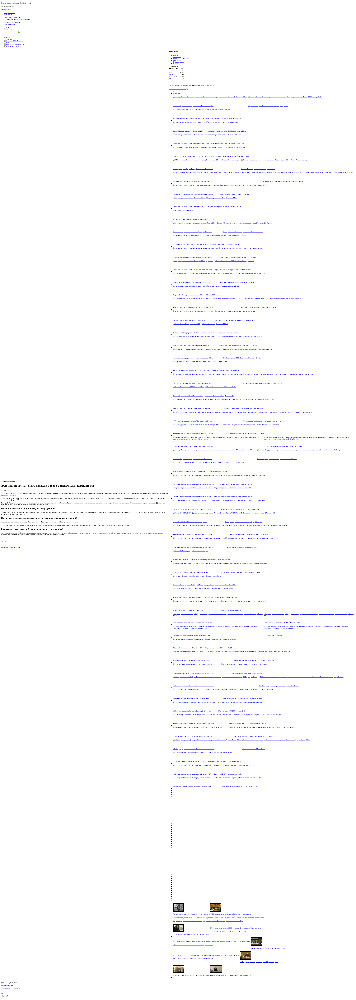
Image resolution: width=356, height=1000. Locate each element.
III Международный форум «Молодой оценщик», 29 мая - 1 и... (193, 169)
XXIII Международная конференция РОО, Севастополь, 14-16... (193, 673)
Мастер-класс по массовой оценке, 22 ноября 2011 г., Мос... (192, 660)
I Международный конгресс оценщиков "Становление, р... (191, 934)
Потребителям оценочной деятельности (17, 19)
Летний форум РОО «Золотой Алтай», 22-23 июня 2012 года (221, 118)
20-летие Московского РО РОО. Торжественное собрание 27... (247, 723)
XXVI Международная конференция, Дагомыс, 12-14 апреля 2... (241, 673)
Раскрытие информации (12, 22)
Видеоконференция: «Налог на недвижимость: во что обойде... (223, 921)
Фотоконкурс (177, 219)
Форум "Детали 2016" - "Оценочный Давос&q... (188, 610)
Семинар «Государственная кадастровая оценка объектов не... (192, 459)
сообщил (70, 493)
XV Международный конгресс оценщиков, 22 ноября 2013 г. (262, 383)
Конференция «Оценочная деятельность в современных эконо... (283, 181)
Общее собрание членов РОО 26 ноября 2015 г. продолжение (192, 270)
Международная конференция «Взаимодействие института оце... (284, 446)
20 (176, 76)
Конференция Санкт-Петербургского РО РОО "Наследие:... (232, 270)
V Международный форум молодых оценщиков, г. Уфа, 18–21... (239, 345)
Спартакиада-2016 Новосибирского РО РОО (187, 761)
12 (174, 74)
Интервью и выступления (181, 58)
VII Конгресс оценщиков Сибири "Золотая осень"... (235, 484)
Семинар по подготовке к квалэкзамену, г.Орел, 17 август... (243, 522)
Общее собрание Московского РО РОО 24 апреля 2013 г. (282, 623)
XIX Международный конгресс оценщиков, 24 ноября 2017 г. (192, 774)
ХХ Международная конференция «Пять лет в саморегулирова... (193, 749)
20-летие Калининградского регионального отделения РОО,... (192, 282)
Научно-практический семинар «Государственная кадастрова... (193, 623)
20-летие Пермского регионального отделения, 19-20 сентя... (192, 345)
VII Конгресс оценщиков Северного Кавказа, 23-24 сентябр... (192, 711)
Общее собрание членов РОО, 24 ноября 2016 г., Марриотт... (192, 572)
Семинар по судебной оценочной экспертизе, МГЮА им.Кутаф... (239, 509)
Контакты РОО (8, 9)
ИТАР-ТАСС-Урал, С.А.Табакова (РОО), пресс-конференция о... (193, 958)
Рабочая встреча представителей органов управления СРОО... (192, 181)
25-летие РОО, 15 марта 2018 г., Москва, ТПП (219, 396)
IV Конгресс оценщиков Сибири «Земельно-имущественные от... (244, 698)
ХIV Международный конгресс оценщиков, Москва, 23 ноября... (193, 484)
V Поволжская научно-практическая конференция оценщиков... (211, 559)
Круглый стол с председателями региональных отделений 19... (193, 358)
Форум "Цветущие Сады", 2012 (231, 610)
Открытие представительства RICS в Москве (187, 921)
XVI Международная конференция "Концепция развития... (269, 948)
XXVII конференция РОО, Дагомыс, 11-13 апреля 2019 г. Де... (192, 509)
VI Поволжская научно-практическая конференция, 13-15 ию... (235, 320)
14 (178, 74)
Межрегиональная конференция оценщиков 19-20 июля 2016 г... (239, 257)
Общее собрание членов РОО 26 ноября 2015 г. (188, 648)
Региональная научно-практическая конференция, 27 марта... (192, 232)
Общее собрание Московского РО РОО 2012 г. (234, 194)
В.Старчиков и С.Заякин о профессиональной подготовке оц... (193, 945)
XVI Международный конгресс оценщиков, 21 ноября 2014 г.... (193, 547)
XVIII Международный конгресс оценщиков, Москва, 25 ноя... (277, 459)
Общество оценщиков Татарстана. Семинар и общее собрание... (268, 106)
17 (170, 76)
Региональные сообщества (12, 17)
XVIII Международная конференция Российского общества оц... (230, 914)
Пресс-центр (8, 27)
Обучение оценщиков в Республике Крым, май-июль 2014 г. (192, 496)
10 (170, 74)
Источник (4, 541)
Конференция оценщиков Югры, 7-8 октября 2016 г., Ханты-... (227, 143)
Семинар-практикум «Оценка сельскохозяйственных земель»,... (193, 736)
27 (176, 78)
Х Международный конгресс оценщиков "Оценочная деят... (259, 962)
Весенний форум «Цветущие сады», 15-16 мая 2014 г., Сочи (239, 786)
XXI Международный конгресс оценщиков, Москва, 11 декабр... (193, 433)
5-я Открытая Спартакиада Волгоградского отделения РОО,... (192, 786)
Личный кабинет (8, 6)
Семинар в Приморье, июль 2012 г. (184, 585)
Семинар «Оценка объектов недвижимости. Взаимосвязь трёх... (193, 106)
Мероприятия (177, 57)
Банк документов (9, 24)
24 (170, 78)
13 (176, 74)
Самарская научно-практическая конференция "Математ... (237, 282)
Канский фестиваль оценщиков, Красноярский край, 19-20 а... (258, 307)
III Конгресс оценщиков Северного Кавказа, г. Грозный (190, 244)
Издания (175, 63)
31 (170, 80)
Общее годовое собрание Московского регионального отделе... (233, 496)
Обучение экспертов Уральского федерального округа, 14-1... (262, 421)
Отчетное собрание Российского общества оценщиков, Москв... (229, 156)
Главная (3, 481)
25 (172, 78)
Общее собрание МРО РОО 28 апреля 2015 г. (232, 711)
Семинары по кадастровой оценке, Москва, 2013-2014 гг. (221, 597)
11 (172, 74)
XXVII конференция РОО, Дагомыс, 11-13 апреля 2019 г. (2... (242, 358)
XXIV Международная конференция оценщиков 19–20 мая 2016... (194, 723)
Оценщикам (8, 14)
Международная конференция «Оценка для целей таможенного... (221, 370)
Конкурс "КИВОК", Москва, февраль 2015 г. (228, 774)
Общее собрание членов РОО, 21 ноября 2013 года (189, 143)
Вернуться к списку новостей (10, 547)
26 (174, 78)
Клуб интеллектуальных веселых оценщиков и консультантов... (193, 383)
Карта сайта (5, 996)
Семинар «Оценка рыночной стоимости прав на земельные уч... (193, 446)
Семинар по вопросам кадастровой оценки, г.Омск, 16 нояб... (192, 257)
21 (178, 76)
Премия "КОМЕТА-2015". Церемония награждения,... (190, 522)
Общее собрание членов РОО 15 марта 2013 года (241, 547)
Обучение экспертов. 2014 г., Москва (253, 749)
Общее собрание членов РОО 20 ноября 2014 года (220, 648)
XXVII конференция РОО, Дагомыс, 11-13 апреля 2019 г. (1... (222, 761)
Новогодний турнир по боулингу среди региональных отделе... (193, 194)
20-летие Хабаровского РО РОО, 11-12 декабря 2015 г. (190, 471)
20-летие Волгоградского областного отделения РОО (258, 169)
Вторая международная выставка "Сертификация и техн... (191, 975)
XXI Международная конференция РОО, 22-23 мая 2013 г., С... (193, 698)
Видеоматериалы (178, 62)
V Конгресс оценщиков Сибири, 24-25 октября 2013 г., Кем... (245, 433)
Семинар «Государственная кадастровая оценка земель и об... (220, 333)
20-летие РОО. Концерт (213, 295)
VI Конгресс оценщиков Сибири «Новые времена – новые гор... (193, 686)
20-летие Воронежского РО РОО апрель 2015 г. (188, 396)
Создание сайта (6, 989)
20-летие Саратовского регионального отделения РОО (190, 156)
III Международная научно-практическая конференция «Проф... (243, 408)
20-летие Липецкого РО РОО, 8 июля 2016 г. (187, 597)
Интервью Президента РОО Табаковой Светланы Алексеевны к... (231, 975)
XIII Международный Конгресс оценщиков (186, 118)
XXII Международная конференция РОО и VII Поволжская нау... (193, 307)
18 (172, 76)
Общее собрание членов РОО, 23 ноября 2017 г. (188, 206)
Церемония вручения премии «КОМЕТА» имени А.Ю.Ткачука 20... (254, 660)
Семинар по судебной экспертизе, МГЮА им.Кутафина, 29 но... (226, 131)
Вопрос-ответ (8, 29)
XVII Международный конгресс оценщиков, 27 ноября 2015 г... (193, 408)
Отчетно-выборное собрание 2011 (220, 471)
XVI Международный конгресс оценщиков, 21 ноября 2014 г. (216, 585)
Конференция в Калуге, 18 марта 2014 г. (185, 370)
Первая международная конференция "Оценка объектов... (191, 914)
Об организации (9, 13)
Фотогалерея (177, 60)
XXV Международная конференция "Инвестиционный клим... (193, 421)
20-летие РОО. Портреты (181, 559)
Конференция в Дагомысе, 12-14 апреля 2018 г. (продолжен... (249, 534)
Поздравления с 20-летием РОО (274, 635)
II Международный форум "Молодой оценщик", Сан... (227, 244)
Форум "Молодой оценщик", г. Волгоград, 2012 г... (189, 131)
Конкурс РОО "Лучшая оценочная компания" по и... (189, 320)
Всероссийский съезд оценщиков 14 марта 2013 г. (188, 295)
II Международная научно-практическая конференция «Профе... (193, 635)
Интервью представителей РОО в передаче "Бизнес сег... (228, 931)
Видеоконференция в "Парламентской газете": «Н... (199, 219)
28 (178, 78)
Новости (175, 55)
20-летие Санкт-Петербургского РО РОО (186, 333)
